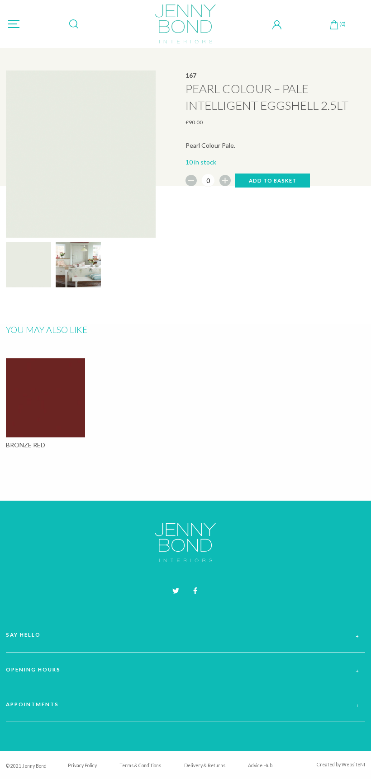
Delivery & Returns (204, 765)
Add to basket (272, 180)
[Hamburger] (13, 24)
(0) (342, 24)
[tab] (185, 635)
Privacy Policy (82, 765)
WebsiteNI (353, 764)
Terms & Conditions (140, 765)
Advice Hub (260, 765)
